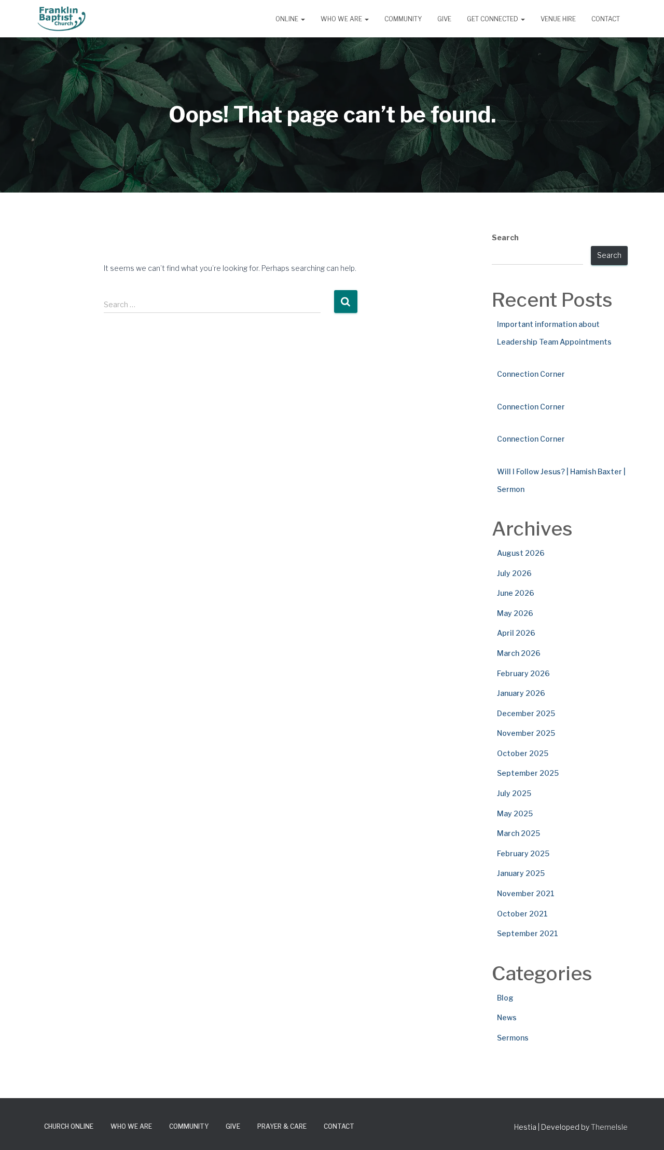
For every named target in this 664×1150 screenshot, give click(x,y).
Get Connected (493, 19)
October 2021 (522, 913)
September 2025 (528, 773)
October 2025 (522, 753)
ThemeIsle (609, 1126)
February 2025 (523, 853)
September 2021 (527, 933)
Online (287, 19)
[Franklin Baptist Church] (61, 19)
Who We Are (342, 19)
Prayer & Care (282, 1126)
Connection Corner (531, 373)
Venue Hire (558, 19)
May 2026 (515, 613)
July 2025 (514, 793)
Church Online (68, 1126)
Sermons (513, 1037)
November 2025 (526, 733)
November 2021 (526, 893)
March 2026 (519, 653)
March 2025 (518, 833)
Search (505, 237)
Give (444, 19)
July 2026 (514, 573)
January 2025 (521, 873)
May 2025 (515, 813)
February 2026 (523, 673)
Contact (605, 19)
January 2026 (521, 693)
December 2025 (526, 713)
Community (403, 19)
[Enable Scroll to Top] (643, 1129)
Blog (505, 997)
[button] (302, 19)
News (507, 1017)
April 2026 (516, 632)
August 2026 (521, 553)
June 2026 (515, 592)
